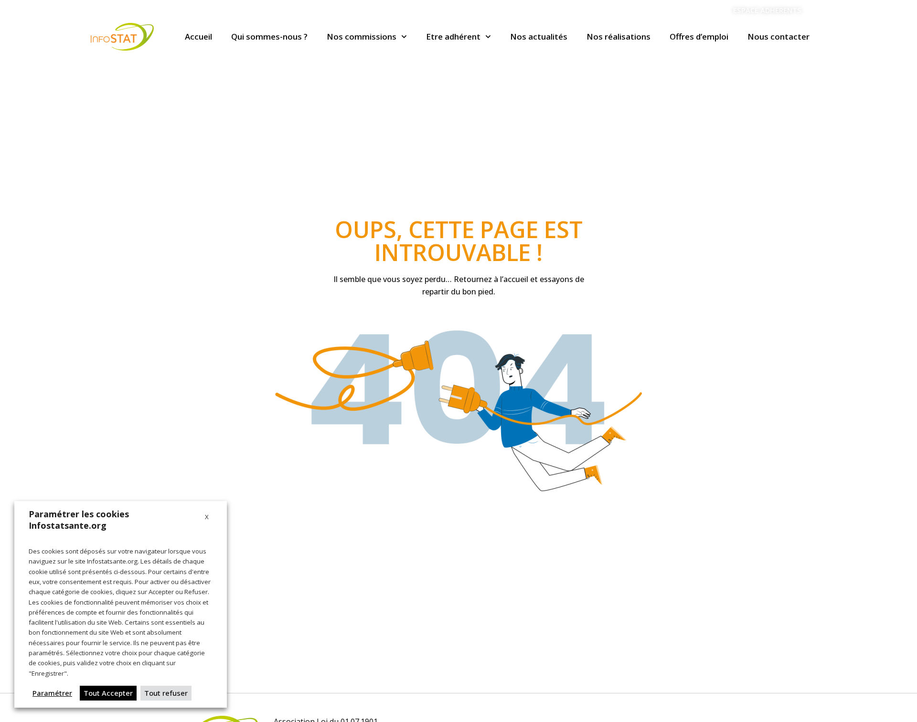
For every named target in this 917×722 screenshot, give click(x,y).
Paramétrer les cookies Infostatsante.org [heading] (79, 519)
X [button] (207, 517)
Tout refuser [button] (166, 693)
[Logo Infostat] (122, 37)
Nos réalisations (618, 36)
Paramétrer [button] (52, 693)
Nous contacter (778, 36)
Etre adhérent (453, 36)
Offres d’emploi (699, 36)
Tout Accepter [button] (108, 693)
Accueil (198, 36)
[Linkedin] (821, 10)
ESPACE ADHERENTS (767, 10)
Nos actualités (538, 36)
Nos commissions (361, 36)
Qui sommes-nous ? (269, 36)
